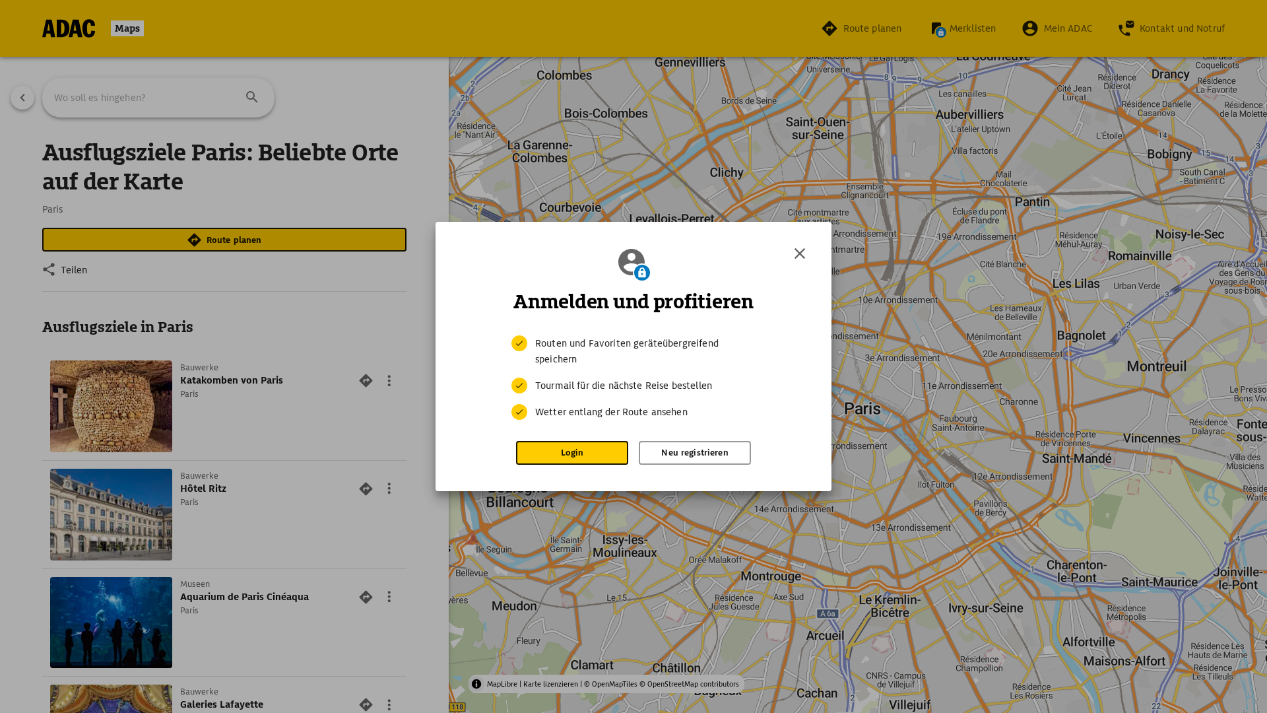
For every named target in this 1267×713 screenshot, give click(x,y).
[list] (633, 377)
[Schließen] (800, 253)
